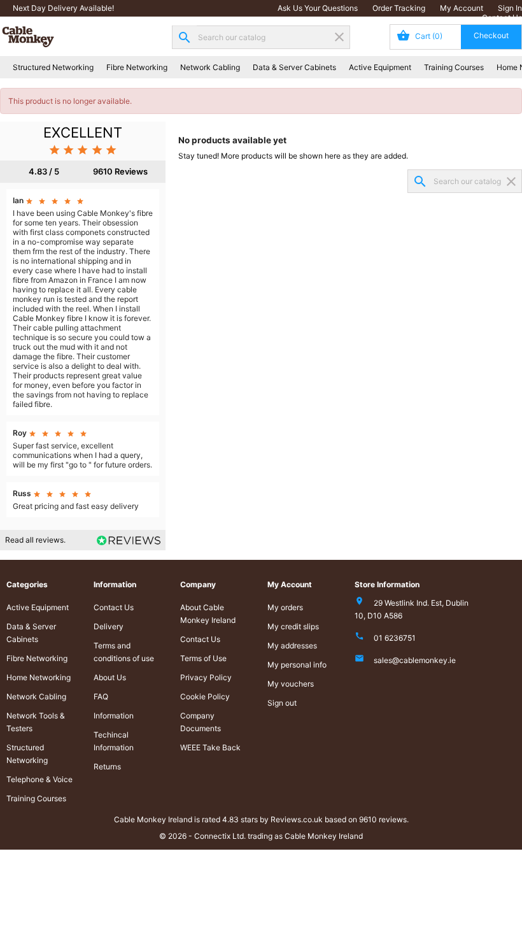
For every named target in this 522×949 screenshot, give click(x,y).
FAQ (101, 696)
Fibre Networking (136, 67)
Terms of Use (203, 658)
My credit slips (293, 626)
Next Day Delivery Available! (63, 8)
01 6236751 (395, 638)
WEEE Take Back (210, 747)
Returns (107, 766)
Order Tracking (398, 8)
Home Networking (38, 677)
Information (114, 715)
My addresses (292, 645)
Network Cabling (210, 67)
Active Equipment (380, 67)
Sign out (282, 703)
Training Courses (454, 67)
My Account (461, 8)
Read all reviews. (35, 540)
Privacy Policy (206, 677)
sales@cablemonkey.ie (415, 660)
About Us (110, 677)
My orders (285, 607)
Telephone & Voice (39, 779)
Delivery (108, 626)
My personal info (297, 664)
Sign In (510, 8)
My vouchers (290, 684)
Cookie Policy (205, 696)
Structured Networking (53, 67)
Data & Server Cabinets (294, 67)
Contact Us (502, 17)
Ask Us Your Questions (318, 8)
